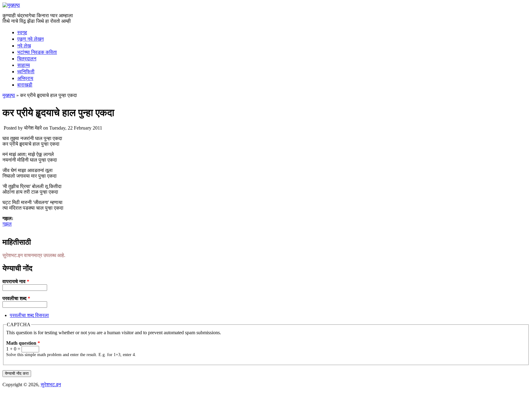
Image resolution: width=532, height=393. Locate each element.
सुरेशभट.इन (51, 384)
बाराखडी (24, 84)
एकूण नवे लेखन (30, 39)
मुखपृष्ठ (8, 95)
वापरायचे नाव (15, 281)
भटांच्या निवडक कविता (37, 52)
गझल (7, 224)
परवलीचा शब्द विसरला (29, 315)
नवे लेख (24, 45)
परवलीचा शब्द (16, 298)
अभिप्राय (25, 78)
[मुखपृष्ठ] (11, 5)
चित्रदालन (26, 58)
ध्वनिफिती (25, 71)
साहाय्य (23, 65)
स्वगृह (22, 32)
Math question (23, 343)
